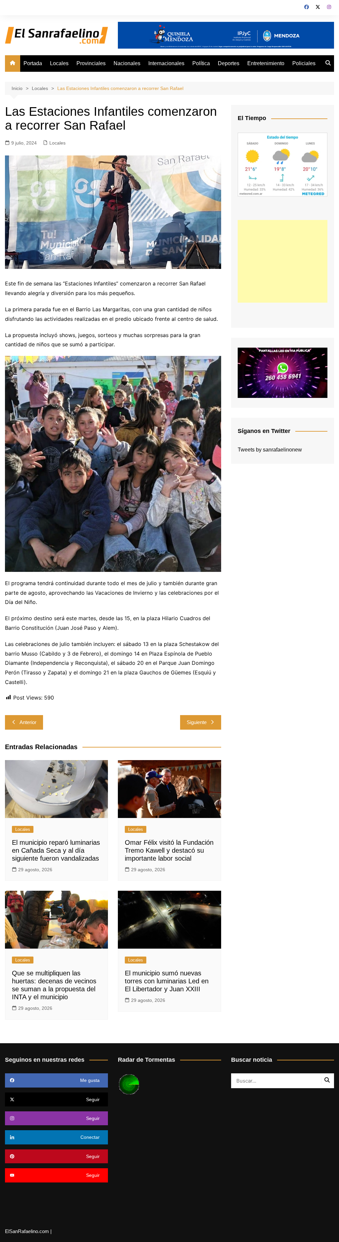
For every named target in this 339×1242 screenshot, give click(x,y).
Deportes (228, 63)
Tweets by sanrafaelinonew (270, 449)
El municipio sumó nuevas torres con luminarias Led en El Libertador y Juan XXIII (167, 981)
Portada (33, 63)
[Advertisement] (282, 261)
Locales (59, 63)
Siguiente (197, 722)
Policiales (303, 63)
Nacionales (127, 63)
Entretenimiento (265, 63)
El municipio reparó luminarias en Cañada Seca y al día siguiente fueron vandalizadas (56, 850)
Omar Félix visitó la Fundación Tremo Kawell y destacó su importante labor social (169, 850)
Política (201, 63)
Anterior (28, 722)
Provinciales (91, 63)
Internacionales (166, 63)
